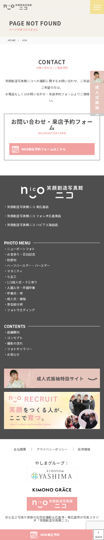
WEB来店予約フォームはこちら (43, 149)
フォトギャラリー (19, 349)
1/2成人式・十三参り (22, 282)
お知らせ (13, 354)
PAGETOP (98, 537)
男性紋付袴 (15, 304)
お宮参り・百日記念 (21, 254)
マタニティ (14, 271)
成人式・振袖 (16, 299)
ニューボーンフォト (21, 248)
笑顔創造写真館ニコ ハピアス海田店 (32, 224)
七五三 (11, 276)
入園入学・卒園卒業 (21, 287)
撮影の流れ (15, 343)
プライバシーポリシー (52, 449)
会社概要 (20, 449)
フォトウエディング (21, 310)
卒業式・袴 (15, 293)
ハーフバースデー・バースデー (28, 265)
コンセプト (15, 337)
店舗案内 (13, 332)
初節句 (11, 260)
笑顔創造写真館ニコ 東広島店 (27, 207)
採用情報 (84, 449)
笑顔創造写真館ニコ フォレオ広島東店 (34, 216)
